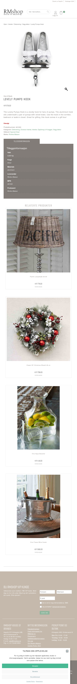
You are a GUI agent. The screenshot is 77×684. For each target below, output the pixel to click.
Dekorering (17, 24)
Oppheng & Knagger (45, 129)
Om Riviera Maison (34, 643)
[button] (67, 651)
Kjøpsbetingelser (33, 629)
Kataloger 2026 (69, 1)
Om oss (30, 641)
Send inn (44, 613)
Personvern (39, 681)
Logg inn (55, 15)
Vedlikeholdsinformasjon (36, 638)
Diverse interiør (26, 129)
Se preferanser (35, 677)
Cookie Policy (30, 681)
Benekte (35, 671)
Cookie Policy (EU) (34, 646)
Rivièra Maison (14, 134)
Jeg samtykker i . (54, 607)
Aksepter (35, 666)
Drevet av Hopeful (57, 1)
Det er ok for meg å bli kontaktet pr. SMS (55, 603)
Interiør (10, 24)
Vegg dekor (26, 24)
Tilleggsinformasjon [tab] (22, 141)
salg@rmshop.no (15, 641)
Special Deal (14, 132)
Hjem (5, 24)
